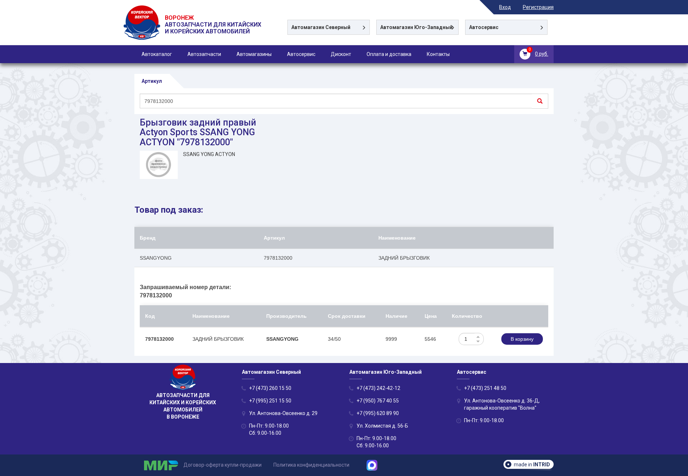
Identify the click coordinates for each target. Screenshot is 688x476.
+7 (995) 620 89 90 (378, 413)
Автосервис (301, 54)
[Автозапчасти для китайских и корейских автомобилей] (142, 31)
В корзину (522, 339)
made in (532, 464)
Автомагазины (254, 54)
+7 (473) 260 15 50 (270, 388)
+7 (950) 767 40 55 (378, 401)
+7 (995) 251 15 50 (270, 401)
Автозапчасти (204, 54)
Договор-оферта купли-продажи (222, 465)
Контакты (438, 54)
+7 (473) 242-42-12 (378, 388)
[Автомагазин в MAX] (374, 465)
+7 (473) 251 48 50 (485, 388)
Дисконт (341, 54)
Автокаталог (157, 54)
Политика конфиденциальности (311, 465)
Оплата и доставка (389, 54)
